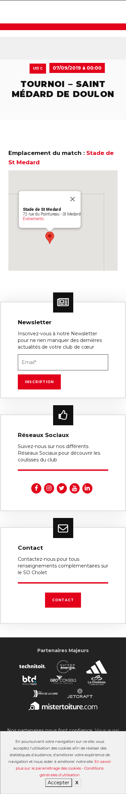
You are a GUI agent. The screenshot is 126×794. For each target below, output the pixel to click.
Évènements (33, 218)
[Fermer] (73, 199)
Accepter (58, 783)
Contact (63, 600)
